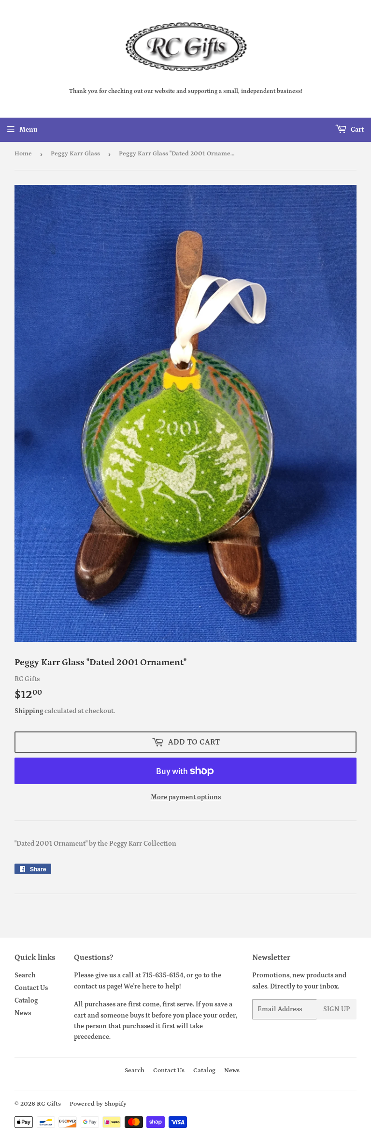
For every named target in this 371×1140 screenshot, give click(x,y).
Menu (28, 130)
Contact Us (31, 988)
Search (25, 975)
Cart (356, 130)
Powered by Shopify (98, 1104)
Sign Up (336, 1009)
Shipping (28, 711)
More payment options (186, 797)
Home (23, 153)
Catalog (26, 1000)
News (22, 1013)
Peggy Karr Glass (75, 153)
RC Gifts (49, 1104)
